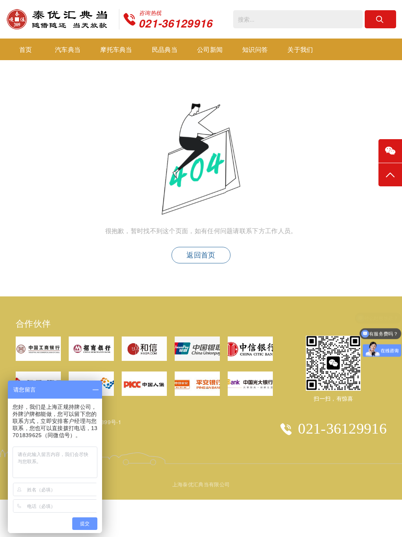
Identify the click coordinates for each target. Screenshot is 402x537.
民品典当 (164, 49)
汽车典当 (67, 49)
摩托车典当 (116, 49)
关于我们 (300, 49)
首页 (25, 49)
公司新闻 (210, 49)
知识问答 (255, 49)
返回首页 (200, 255)
